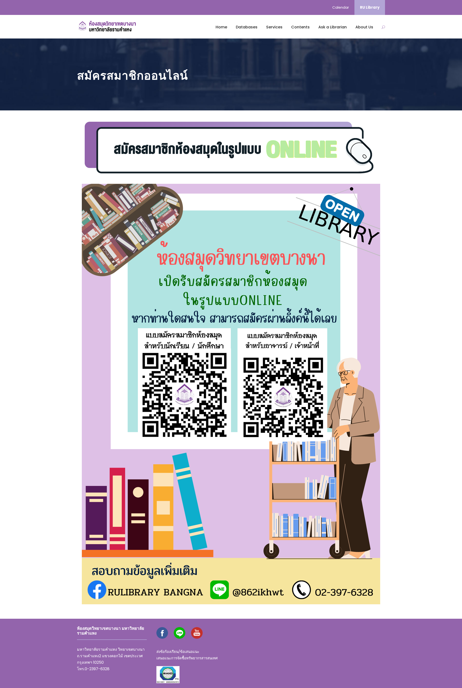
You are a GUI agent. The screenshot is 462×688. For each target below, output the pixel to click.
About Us (364, 27)
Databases (246, 27)
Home (221, 27)
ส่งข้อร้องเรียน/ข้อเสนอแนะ (177, 651)
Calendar (340, 7)
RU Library (369, 7)
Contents (300, 27)
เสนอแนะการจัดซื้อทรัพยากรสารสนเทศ (187, 658)
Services (274, 27)
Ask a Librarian (332, 27)
